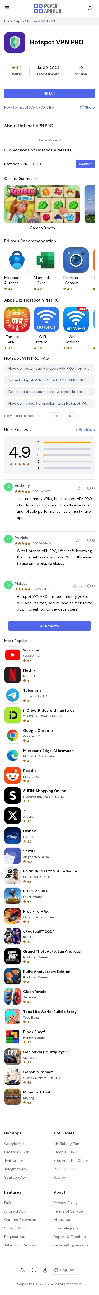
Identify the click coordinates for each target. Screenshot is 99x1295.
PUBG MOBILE (65, 1169)
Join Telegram (66, 1228)
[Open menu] (7, 7)
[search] (90, 8)
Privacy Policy (66, 1202)
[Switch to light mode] (34, 1270)
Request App (15, 1236)
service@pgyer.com (71, 1245)
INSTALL (49, 93)
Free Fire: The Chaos (71, 1160)
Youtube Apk (15, 1177)
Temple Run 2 (65, 1152)
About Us (62, 1219)
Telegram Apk (16, 1169)
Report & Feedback (71, 1236)
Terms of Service (68, 1211)
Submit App (14, 1228)
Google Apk (14, 1143)
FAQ (7, 1202)
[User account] (45, 1270)
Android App (15, 1211)
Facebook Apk (16, 1152)
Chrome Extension (20, 1219)
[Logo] (48, 8)
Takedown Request (20, 1245)
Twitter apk (14, 1160)
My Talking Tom (67, 1143)
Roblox (60, 1177)
